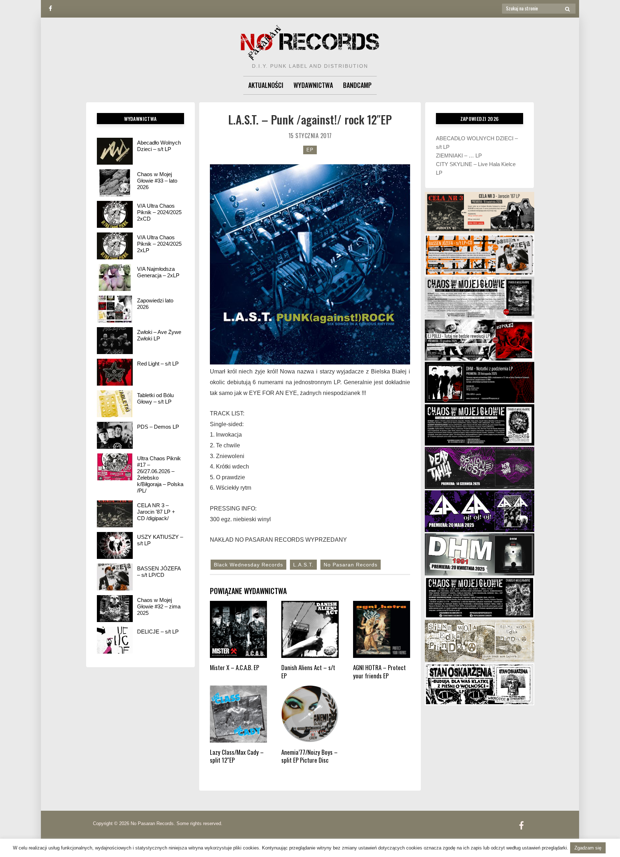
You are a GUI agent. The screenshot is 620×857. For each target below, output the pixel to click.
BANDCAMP (357, 85)
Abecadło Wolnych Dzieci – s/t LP (159, 146)
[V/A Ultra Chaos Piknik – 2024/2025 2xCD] (115, 214)
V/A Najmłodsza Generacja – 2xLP (158, 272)
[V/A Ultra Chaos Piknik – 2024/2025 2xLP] (115, 245)
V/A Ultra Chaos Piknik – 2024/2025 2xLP (159, 243)
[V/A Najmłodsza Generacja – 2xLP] (115, 277)
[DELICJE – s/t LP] (115, 640)
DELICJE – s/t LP (158, 631)
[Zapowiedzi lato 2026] (115, 309)
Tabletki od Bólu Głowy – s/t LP (155, 398)
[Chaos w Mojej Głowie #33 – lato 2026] (115, 182)
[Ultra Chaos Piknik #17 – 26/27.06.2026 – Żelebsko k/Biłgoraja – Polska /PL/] (115, 466)
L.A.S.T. (303, 565)
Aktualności (265, 85)
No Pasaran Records (350, 565)
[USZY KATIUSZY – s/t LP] (115, 545)
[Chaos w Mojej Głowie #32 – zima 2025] (115, 608)
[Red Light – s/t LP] (115, 372)
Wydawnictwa (313, 85)
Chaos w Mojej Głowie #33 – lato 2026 (157, 180)
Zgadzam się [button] (587, 848)
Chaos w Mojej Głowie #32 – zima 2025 (158, 606)
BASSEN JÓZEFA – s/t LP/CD (158, 571)
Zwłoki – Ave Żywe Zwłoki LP (159, 335)
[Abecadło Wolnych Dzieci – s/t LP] (115, 151)
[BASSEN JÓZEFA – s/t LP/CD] (115, 577)
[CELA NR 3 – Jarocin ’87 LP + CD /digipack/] (115, 513)
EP (310, 149)
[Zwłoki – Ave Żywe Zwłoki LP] (115, 340)
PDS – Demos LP (158, 427)
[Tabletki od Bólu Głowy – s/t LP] (115, 403)
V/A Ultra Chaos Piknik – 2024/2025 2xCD (159, 212)
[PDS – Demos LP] (115, 435)
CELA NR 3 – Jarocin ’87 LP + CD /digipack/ (156, 511)
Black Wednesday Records (248, 565)
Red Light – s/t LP (158, 364)
